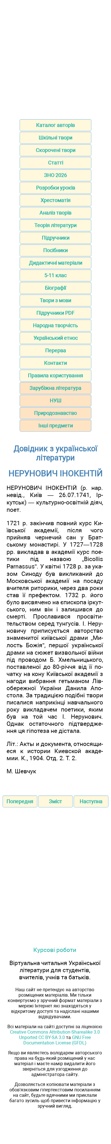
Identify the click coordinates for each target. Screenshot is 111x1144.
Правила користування (55, 375)
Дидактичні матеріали (55, 263)
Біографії (55, 288)
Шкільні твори (55, 138)
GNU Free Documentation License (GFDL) (57, 1040)
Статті (55, 163)
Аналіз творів (55, 213)
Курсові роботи (54, 949)
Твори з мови (55, 300)
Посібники (55, 250)
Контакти (55, 363)
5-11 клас (55, 275)
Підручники (55, 238)
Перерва (55, 350)
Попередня (20, 801)
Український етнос (56, 338)
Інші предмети (55, 425)
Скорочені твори (55, 150)
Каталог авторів (55, 125)
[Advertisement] (55, 57)
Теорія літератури (55, 225)
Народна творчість (55, 325)
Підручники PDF (55, 313)
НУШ (55, 400)
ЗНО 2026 (55, 175)
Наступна (91, 801)
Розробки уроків (55, 188)
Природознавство (55, 413)
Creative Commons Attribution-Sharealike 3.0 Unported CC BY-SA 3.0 (55, 1034)
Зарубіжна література (55, 388)
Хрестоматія (56, 200)
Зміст (55, 801)
